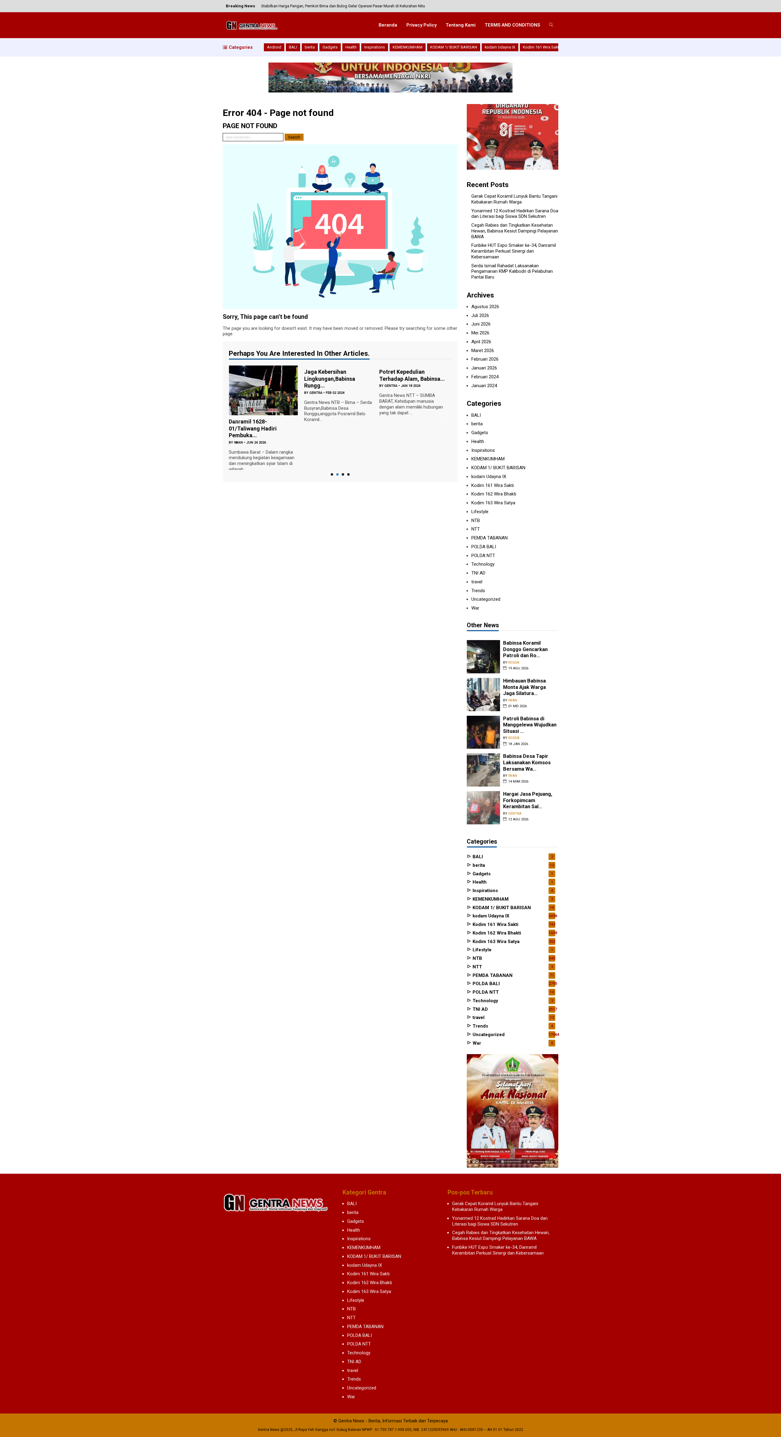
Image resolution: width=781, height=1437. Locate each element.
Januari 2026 (484, 368)
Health (351, 47)
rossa (513, 662)
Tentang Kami (461, 25)
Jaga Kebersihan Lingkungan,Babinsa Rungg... (329, 379)
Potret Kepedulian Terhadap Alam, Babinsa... (412, 375)
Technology (483, 564)
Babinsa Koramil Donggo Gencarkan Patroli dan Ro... (525, 649)
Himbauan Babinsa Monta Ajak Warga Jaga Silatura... (524, 687)
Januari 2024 (484, 385)
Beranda (388, 25)
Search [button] (294, 137)
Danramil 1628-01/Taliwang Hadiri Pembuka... (253, 428)
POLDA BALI (483, 546)
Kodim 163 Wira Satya (493, 503)
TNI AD (478, 573)
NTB (475, 520)
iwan (238, 443)
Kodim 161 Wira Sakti (541, 47)
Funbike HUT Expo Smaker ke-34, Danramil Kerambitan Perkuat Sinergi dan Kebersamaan (513, 251)
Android (274, 47)
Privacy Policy (421, 25)
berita (310, 47)
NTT (475, 529)
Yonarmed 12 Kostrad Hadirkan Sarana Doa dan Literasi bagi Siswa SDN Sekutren (514, 213)
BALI (293, 47)
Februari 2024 (484, 377)
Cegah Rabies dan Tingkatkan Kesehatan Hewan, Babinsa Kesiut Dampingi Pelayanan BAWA (514, 231)
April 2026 (481, 341)
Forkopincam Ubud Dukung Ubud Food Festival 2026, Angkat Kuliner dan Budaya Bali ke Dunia (344, 6)
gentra (315, 393)
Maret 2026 (482, 350)
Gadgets (330, 47)
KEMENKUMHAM (408, 47)
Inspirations (374, 47)
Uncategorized (485, 599)
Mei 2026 (480, 333)
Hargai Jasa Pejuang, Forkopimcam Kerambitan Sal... (527, 800)
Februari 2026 (484, 359)
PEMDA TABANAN (489, 538)
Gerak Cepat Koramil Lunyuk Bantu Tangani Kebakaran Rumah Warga (514, 199)
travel (476, 582)
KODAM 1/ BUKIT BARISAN (453, 47)
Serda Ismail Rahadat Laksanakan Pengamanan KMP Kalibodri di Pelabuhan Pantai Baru (512, 271)
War (475, 608)
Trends (478, 590)
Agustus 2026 (485, 306)
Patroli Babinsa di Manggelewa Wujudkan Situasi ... (529, 725)
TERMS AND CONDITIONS (512, 25)
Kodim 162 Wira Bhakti (493, 494)
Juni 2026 (481, 324)
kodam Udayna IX (500, 47)
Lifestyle (479, 511)
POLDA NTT (483, 555)
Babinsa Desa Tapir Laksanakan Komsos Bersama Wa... (527, 762)
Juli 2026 (480, 315)
